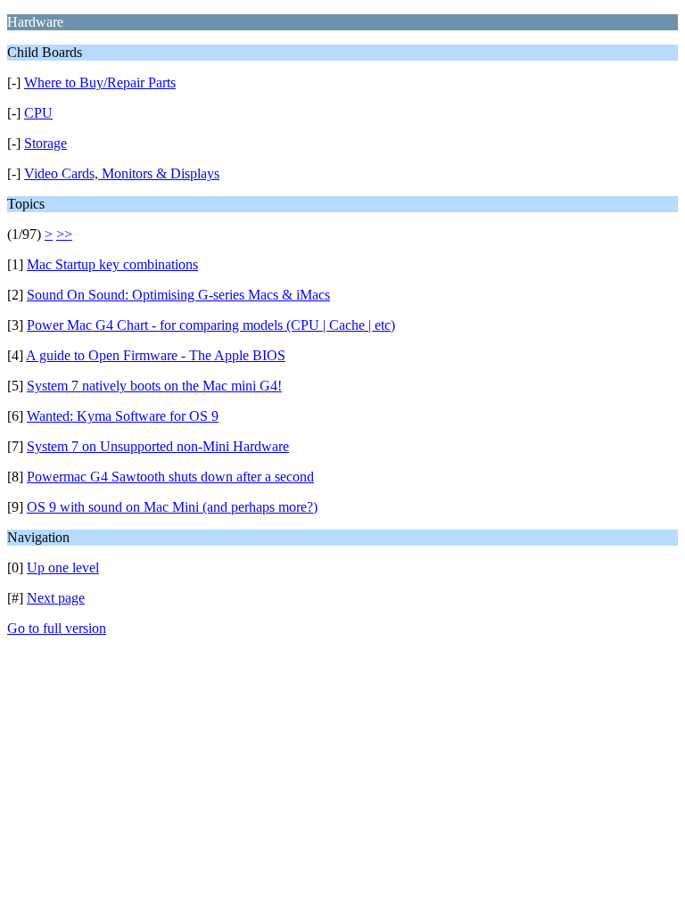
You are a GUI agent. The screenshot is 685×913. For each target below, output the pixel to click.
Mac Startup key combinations (112, 264)
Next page (56, 597)
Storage (45, 143)
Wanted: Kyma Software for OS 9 (123, 416)
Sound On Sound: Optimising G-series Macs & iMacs (178, 294)
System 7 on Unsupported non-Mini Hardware (158, 446)
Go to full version (56, 628)
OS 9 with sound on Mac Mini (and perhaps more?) (172, 506)
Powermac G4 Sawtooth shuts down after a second (170, 476)
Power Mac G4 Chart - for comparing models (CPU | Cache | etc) (211, 325)
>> (64, 234)
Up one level (63, 567)
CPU (38, 112)
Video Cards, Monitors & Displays (121, 173)
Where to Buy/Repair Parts (100, 82)
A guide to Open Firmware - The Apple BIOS (155, 355)
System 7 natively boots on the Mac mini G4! (154, 385)
